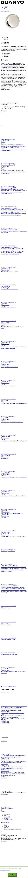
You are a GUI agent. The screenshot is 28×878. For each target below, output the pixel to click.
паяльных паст (4, 64)
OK (12, 874)
